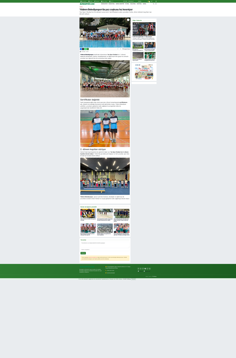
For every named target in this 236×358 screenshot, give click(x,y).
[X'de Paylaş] (83, 49)
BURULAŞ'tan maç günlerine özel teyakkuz (104, 234)
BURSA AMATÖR (120, 3)
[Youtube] (145, 269)
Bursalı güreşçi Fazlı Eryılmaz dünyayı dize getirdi (87, 234)
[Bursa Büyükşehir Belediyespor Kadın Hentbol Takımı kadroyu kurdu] (121, 213)
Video (91, 1)
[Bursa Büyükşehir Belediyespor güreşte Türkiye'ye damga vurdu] (121, 228)
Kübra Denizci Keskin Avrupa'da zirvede (88, 219)
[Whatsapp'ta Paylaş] (85, 49)
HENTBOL (139, 3)
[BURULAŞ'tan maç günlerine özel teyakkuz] (105, 228)
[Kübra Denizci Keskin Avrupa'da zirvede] (88, 213)
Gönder (83, 253)
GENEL (144, 3)
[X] (141, 269)
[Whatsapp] (147, 269)
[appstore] (140, 271)
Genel (81, 7)
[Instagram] (143, 269)
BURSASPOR (104, 3)
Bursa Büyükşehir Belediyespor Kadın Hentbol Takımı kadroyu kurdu (121, 220)
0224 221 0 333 (110, 270)
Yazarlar (97, 1)
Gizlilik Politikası (127, 279)
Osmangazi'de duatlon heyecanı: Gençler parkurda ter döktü (105, 219)
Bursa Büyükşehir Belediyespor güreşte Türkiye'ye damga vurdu (121, 234)
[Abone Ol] (126, 49)
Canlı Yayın (104, 1)
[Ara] (154, 4)
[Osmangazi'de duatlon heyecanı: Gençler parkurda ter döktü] (105, 213)
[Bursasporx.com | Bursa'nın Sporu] (87, 4)
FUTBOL (127, 3)
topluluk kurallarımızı (93, 257)
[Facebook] (138, 269)
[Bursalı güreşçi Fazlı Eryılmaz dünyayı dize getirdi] (88, 228)
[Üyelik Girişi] (156, 1)
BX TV (111, 1)
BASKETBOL (112, 3)
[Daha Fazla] (88, 49)
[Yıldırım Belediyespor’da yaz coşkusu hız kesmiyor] (105, 32)
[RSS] (150, 269)
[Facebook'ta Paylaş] (81, 49)
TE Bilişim (154, 276)
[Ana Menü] (156, 4)
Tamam (133, 279)
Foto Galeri (84, 1)
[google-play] (147, 271)
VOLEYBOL (133, 3)
